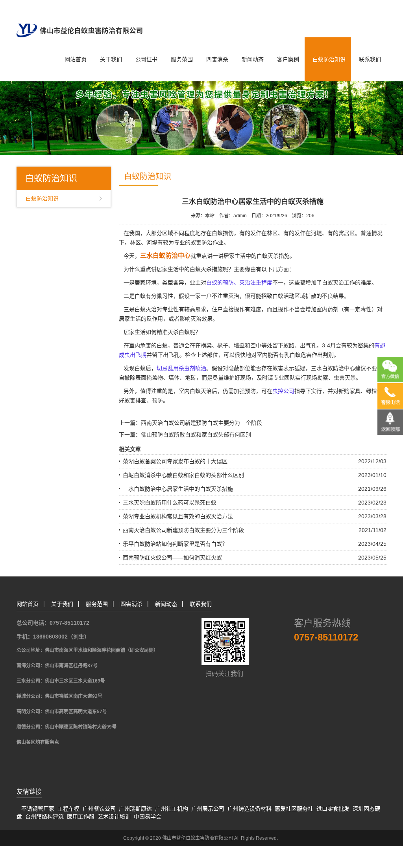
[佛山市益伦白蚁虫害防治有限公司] (79, 18)
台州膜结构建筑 (44, 816)
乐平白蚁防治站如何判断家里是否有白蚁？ (175, 544)
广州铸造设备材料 (249, 809)
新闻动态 (253, 59)
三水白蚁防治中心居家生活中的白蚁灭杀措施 (178, 489)
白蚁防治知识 (329, 59)
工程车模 (68, 809)
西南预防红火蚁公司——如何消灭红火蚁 (172, 557)
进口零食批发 (332, 809)
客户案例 (288, 59)
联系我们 (370, 59)
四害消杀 (217, 59)
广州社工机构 (171, 809)
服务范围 (182, 59)
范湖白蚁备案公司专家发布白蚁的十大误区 (175, 461)
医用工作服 (80, 816)
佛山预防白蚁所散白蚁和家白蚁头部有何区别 (196, 434)
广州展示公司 (207, 809)
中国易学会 (147, 816)
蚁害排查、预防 (143, 400)
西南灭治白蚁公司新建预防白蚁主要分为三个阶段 (201, 423)
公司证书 (146, 59)
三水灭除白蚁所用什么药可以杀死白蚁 (169, 502)
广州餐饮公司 (99, 809)
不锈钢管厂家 (37, 809)
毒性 (366, 309)
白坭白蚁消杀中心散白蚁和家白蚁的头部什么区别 (183, 475)
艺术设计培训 (114, 816)
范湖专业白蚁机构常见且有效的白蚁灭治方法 (178, 516)
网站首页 (76, 59)
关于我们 (111, 59)
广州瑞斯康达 (135, 809)
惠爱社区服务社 (294, 809)
